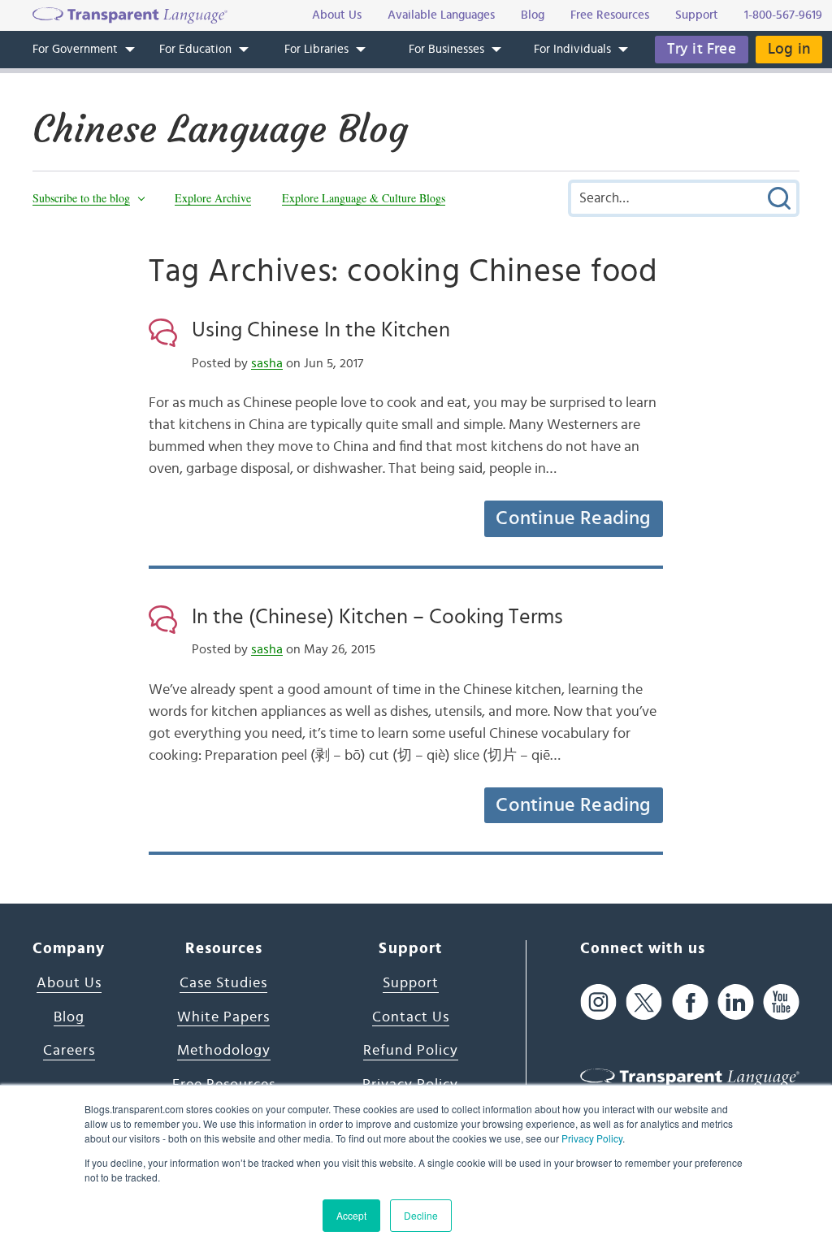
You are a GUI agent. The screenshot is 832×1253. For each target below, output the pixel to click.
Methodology (224, 1050)
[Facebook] (690, 1001)
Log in (789, 49)
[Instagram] (598, 1001)
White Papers (223, 1017)
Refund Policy (410, 1050)
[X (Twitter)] (644, 1001)
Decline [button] (421, 1215)
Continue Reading (573, 518)
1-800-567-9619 (783, 15)
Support (411, 983)
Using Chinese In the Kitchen (321, 329)
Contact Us (410, 1017)
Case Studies (223, 983)
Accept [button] (351, 1215)
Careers (69, 1050)
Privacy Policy (591, 1138)
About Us (69, 983)
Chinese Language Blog (220, 129)
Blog (69, 1017)
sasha (267, 363)
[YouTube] (781, 1001)
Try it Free (701, 49)
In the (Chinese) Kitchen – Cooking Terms (377, 616)
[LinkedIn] (735, 1001)
